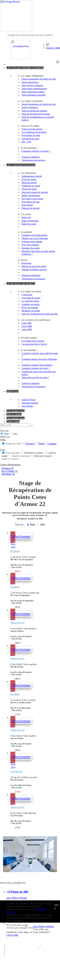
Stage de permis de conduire (34, 110)
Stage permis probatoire (32, 85)
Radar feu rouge (29, 224)
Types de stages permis (32, 129)
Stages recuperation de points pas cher (39, 79)
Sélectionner (21, 536)
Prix (15, 434)
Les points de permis (31, 297)
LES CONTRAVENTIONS (20, 165)
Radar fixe (26, 217)
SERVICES (12, 391)
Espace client (13, 421)
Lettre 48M (27, 326)
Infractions (26, 263)
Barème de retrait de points (34, 266)
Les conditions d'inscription (34, 132)
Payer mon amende (30, 244)
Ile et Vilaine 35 (10, 471)
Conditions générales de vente (32, 951)
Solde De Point (28, 399)
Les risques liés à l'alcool (33, 341)
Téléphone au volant (31, 185)
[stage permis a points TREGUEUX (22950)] (11, 618)
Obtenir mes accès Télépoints (35, 238)
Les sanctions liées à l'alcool (34, 344)
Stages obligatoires (30, 82)
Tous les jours (12, 452)
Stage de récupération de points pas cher (40, 314)
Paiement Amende (30, 403)
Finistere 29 (7, 468)
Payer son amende (30, 307)
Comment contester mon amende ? (37, 365)
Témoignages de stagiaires (33, 160)
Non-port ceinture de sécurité (35, 192)
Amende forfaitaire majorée (34, 269)
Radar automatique (30, 220)
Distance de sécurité (31, 208)
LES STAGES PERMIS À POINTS (25, 67)
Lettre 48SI (27, 329)
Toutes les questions (31, 157)
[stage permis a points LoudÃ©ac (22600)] (11, 761)
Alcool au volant (29, 189)
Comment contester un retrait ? (36, 368)
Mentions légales (31, 953)
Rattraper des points (31, 248)
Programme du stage (31, 135)
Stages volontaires (30, 107)
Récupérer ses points (31, 310)
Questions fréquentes (31, 275)
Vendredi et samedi (33, 452)
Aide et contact (14, 414)
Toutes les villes (13, 443)
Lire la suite (12, 935)
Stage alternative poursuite (34, 95)
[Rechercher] (31, 425)
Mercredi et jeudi (43, 456)
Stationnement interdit (32, 176)
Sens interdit (27, 205)
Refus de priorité (29, 182)
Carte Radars (27, 406)
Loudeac (52, 443)
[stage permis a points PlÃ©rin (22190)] (11, 541)
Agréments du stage (30, 138)
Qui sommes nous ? (32, 946)
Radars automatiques (31, 195)
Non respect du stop (31, 201)
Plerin (42, 443)
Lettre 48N (27, 323)
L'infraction (27, 294)
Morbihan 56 (8, 474)
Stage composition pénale (33, 91)
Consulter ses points (31, 304)
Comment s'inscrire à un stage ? (36, 151)
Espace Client (53, 47)
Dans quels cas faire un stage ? (35, 377)
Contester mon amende (32, 241)
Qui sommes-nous (15, 410)
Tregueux (30, 443)
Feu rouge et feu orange (32, 198)
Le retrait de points (30, 301)
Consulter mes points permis (34, 235)
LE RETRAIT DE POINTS (20, 283)
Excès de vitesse (29, 179)
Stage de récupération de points (36, 114)
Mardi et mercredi (20, 456)
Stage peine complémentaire (34, 88)
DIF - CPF (26, 142)
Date (6, 434)
